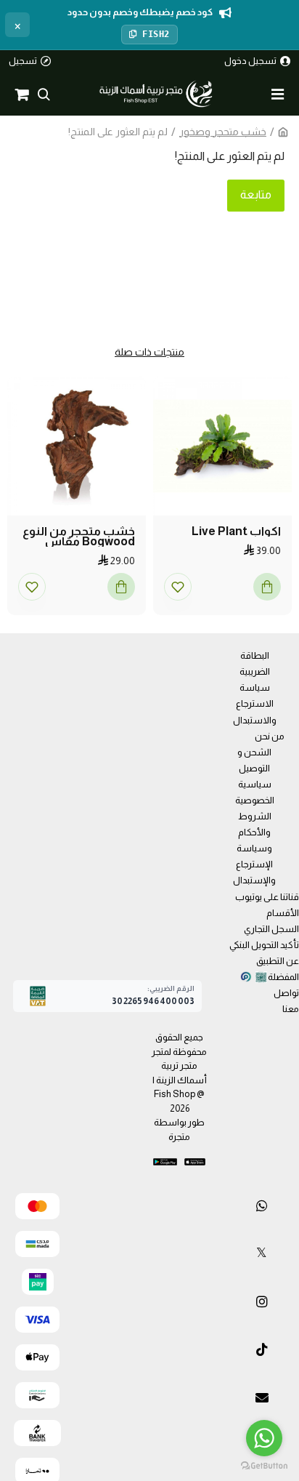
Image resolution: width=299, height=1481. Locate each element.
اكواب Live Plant (236, 531)
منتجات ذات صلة (149, 352)
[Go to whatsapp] (264, 1438)
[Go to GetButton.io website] (264, 1466)
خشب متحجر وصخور (222, 131)
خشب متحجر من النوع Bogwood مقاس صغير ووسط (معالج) (78, 536)
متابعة (255, 194)
